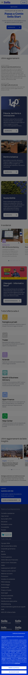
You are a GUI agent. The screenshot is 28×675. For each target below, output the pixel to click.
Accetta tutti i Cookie (14, 672)
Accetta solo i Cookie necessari (19, 633)
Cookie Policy (17, 663)
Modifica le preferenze (14, 667)
